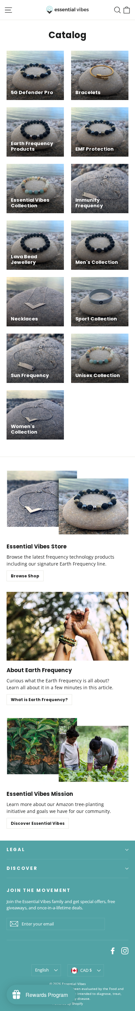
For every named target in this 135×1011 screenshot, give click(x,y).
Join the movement (39, 890)
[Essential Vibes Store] (67, 502)
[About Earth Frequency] (67, 626)
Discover (22, 868)
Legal (16, 850)
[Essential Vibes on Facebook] (112, 950)
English (42, 970)
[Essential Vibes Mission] (67, 750)
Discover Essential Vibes (38, 823)
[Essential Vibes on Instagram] (124, 950)
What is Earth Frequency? (39, 699)
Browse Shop (25, 576)
